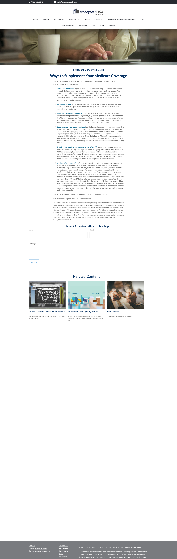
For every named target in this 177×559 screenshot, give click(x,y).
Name (31, 230)
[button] (35, 19)
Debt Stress (113, 311)
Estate (61, 554)
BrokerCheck (135, 547)
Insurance (63, 557)
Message (32, 243)
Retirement (63, 548)
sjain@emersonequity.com (67, 2)
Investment (63, 551)
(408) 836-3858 (37, 2)
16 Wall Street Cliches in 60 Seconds (47, 311)
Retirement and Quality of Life (83, 311)
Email (92, 230)
